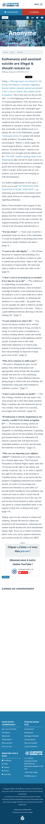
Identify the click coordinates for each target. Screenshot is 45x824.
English (5, 17)
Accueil (5, 52)
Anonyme (20, 52)
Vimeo (6, 771)
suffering (6, 577)
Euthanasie (28, 732)
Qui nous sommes (9, 729)
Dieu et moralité (30, 743)
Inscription (6, 732)
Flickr (6, 764)
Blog (12, 52)
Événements (7, 739)
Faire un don (7, 746)
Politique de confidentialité (22, 809)
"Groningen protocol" (11, 136)
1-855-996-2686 (31, 772)
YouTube (7, 774)
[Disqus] (22, 619)
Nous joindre (7, 743)
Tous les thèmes (30, 746)
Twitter (6, 767)
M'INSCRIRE (12, 12)
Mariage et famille (31, 736)
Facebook (7, 760)
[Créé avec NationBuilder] (22, 818)
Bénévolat (6, 736)
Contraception (30, 739)
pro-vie (25, 551)
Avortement (29, 729)
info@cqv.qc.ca (30, 776)
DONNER (34, 12)
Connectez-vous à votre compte (22, 812)
